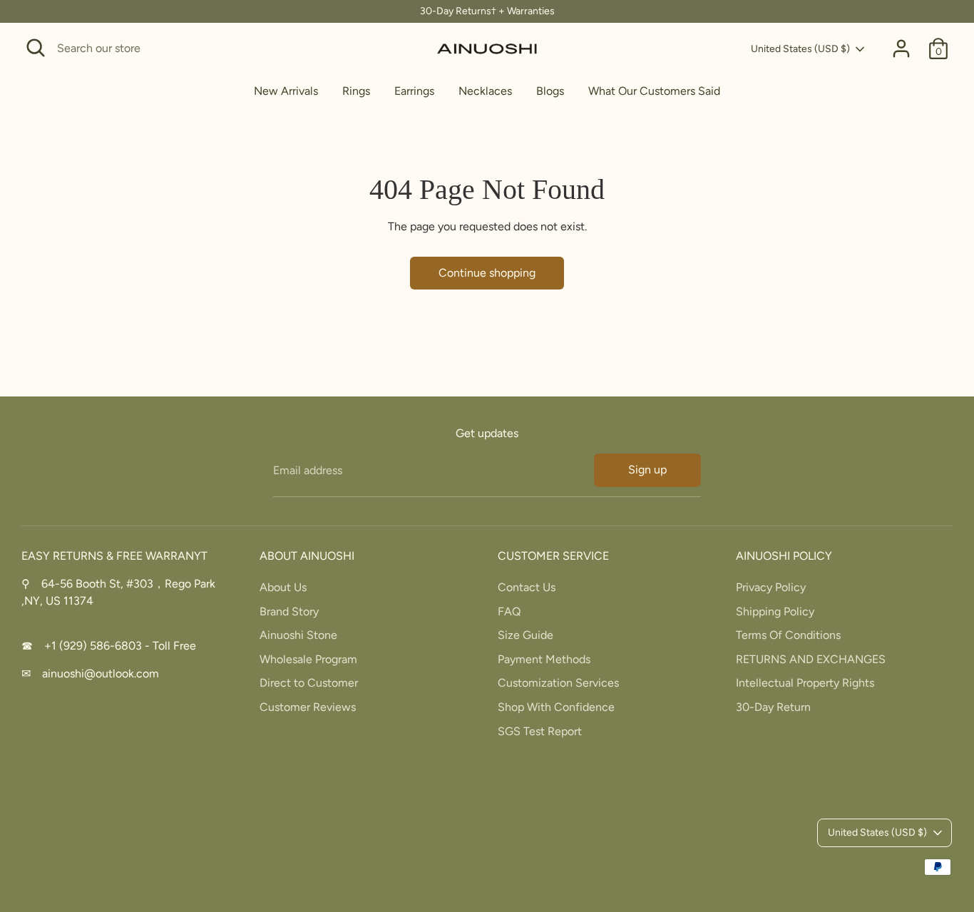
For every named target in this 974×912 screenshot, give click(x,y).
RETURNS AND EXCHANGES (811, 659)
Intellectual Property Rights (805, 683)
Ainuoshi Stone (298, 635)
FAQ (509, 611)
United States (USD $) (800, 49)
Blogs (550, 91)
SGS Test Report (540, 731)
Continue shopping (487, 273)
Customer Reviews (308, 707)
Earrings (414, 91)
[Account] (901, 48)
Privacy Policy (771, 587)
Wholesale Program (308, 659)
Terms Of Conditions (788, 635)
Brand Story (289, 611)
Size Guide (525, 635)
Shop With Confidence (556, 707)
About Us (283, 587)
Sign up (647, 469)
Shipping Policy (775, 611)
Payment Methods (544, 659)
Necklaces (485, 91)
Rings (356, 91)
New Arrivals (286, 91)
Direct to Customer (309, 683)
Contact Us (526, 587)
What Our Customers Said (654, 91)
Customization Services (558, 683)
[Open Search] (35, 48)
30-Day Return (773, 707)
